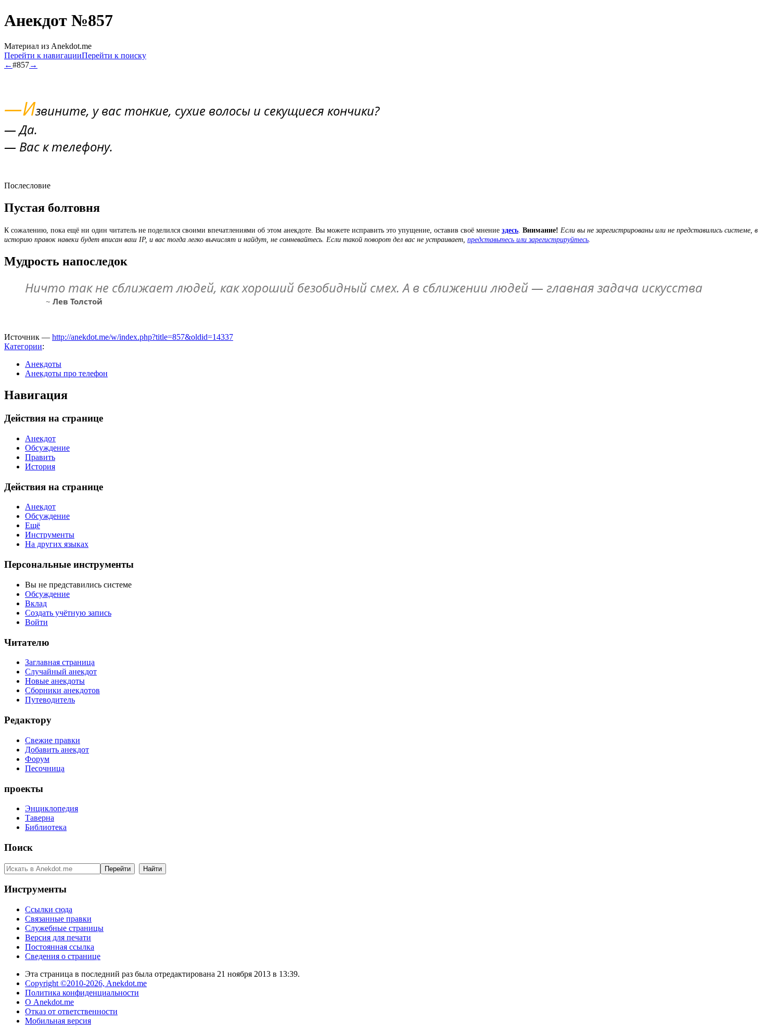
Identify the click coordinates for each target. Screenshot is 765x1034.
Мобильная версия (58, 1020)
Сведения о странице (62, 956)
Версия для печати (58, 937)
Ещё (32, 525)
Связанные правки (58, 918)
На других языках (56, 544)
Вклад (36, 603)
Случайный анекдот (61, 671)
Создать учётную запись (68, 612)
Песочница (45, 768)
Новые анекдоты (55, 680)
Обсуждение (47, 447)
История (40, 466)
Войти (36, 622)
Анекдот (40, 438)
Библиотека (46, 827)
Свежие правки (52, 740)
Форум (37, 759)
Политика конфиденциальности (82, 992)
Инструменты (49, 534)
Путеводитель (50, 699)
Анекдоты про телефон (66, 373)
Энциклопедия (51, 808)
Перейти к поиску (114, 55)
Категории (23, 346)
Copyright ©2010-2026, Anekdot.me (86, 983)
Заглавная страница (60, 662)
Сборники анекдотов (62, 690)
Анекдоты (43, 364)
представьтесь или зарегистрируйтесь (528, 240)
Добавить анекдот (57, 749)
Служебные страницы (64, 928)
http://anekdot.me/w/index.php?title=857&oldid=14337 (142, 337)
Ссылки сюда (48, 909)
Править (40, 457)
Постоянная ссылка (59, 946)
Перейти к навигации (43, 55)
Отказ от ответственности (71, 1011)
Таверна (39, 817)
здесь (510, 230)
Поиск (18, 847)
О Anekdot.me (49, 1002)
